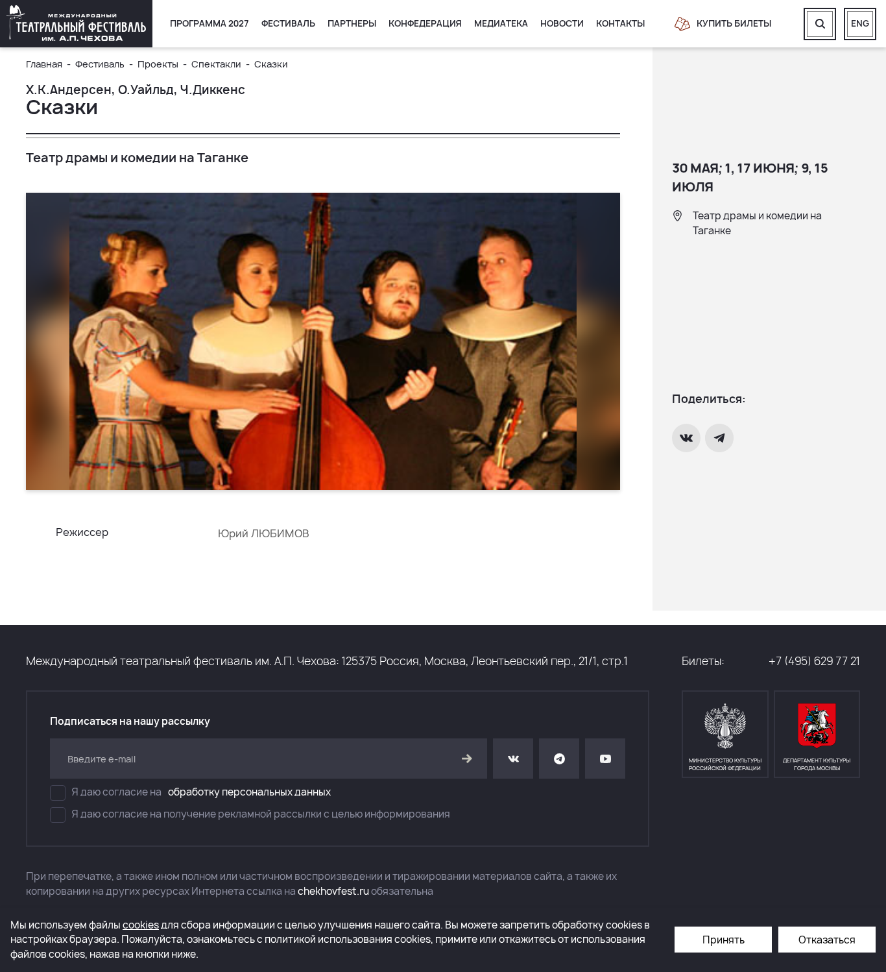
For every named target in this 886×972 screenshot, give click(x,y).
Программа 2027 (209, 23)
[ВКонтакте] (687, 438)
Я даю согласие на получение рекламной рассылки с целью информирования (261, 814)
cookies (141, 925)
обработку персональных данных (249, 792)
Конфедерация (425, 23)
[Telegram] (720, 438)
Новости (562, 23)
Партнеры (352, 23)
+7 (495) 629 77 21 (814, 660)
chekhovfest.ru (333, 891)
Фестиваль (288, 23)
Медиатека (501, 23)
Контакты (620, 23)
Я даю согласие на (201, 792)
